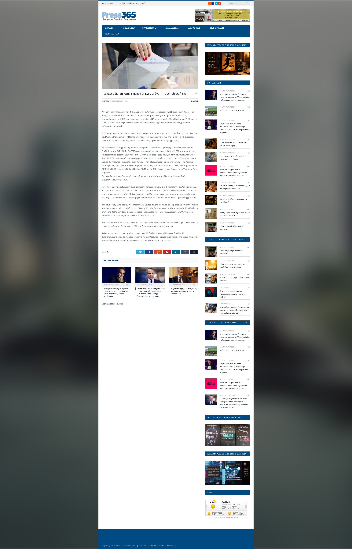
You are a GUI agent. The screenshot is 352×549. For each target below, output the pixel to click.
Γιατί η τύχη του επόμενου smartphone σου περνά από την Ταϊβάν (233, 294)
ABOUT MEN (194, 28)
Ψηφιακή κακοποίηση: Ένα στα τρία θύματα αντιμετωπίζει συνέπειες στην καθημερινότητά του (234, 310)
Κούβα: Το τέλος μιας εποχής (132, 3)
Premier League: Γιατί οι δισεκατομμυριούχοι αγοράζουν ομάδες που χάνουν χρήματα (233, 172)
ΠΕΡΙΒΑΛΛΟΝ (217, 28)
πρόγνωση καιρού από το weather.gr (226, 517)
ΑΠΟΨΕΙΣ (211, 322)
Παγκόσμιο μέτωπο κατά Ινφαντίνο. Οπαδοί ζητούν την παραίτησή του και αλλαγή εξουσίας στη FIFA (235, 128)
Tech (210, 239)
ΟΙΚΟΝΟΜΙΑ (129, 28)
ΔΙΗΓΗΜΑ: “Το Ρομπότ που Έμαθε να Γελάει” (234, 279)
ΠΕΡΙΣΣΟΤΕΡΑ (112, 33)
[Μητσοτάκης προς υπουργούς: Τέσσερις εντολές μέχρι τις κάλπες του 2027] (183, 276)
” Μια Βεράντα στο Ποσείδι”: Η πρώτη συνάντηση (233, 144)
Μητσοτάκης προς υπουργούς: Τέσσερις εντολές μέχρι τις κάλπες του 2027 (184, 291)
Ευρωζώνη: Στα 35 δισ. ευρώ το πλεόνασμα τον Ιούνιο (233, 157)
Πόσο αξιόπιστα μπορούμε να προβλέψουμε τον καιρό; (232, 265)
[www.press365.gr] (119, 15)
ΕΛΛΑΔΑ (109, 28)
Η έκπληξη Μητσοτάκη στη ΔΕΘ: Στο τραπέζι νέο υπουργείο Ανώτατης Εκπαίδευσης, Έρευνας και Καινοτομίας (151, 292)
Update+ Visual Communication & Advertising (156, 545)
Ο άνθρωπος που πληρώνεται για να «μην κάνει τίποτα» (235, 214)
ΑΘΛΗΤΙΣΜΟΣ (149, 28)
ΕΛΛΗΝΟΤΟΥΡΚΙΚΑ (229, 322)
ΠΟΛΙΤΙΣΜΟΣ (172, 28)
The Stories (222, 239)
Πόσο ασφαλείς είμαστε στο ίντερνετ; (232, 227)
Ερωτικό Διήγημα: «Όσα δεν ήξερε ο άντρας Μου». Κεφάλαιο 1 (235, 187)
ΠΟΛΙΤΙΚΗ (194, 101)
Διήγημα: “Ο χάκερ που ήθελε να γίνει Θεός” (233, 200)
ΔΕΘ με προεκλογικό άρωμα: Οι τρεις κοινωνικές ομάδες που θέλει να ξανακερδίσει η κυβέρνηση (117, 292)
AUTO (244, 322)
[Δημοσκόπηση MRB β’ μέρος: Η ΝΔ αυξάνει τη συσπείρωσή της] (150, 88)
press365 (107, 101)
